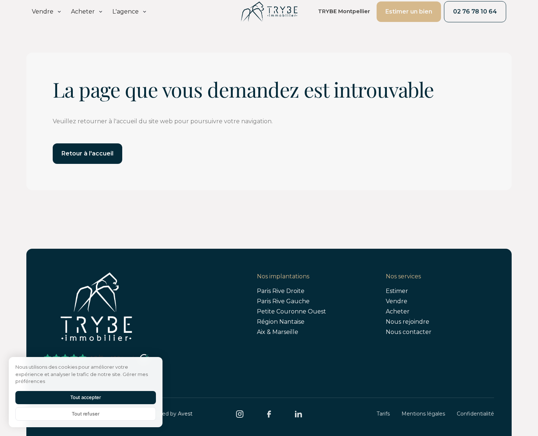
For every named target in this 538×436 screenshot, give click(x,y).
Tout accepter (85, 397)
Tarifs (383, 413)
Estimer (397, 290)
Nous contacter (408, 331)
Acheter (398, 311)
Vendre (396, 301)
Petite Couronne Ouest (291, 311)
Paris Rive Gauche (283, 301)
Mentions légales (423, 413)
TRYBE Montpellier (344, 11)
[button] (47, 11)
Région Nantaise (281, 321)
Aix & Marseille (277, 331)
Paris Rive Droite (281, 290)
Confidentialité (475, 413)
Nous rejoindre (407, 321)
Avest (185, 413)
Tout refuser (85, 414)
